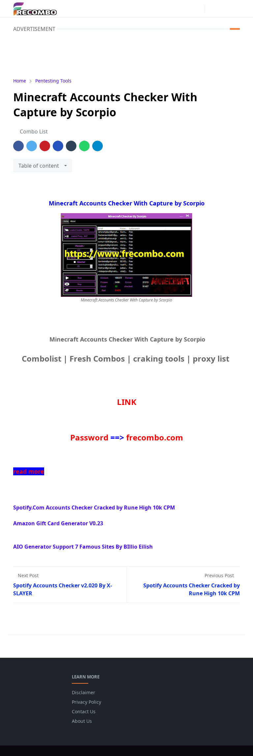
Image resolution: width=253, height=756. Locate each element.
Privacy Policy (86, 702)
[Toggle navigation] (234, 8)
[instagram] (198, 8)
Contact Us (84, 711)
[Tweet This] (31, 146)
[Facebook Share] (18, 146)
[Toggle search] (223, 8)
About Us (82, 721)
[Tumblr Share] (71, 146)
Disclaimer (83, 692)
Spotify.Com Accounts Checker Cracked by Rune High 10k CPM (94, 507)
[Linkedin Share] (58, 146)
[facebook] (187, 8)
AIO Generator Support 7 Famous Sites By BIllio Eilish (83, 546)
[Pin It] (45, 146)
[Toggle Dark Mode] (211, 8)
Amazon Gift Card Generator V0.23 (58, 523)
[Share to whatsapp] (84, 146)
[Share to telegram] (97, 146)
